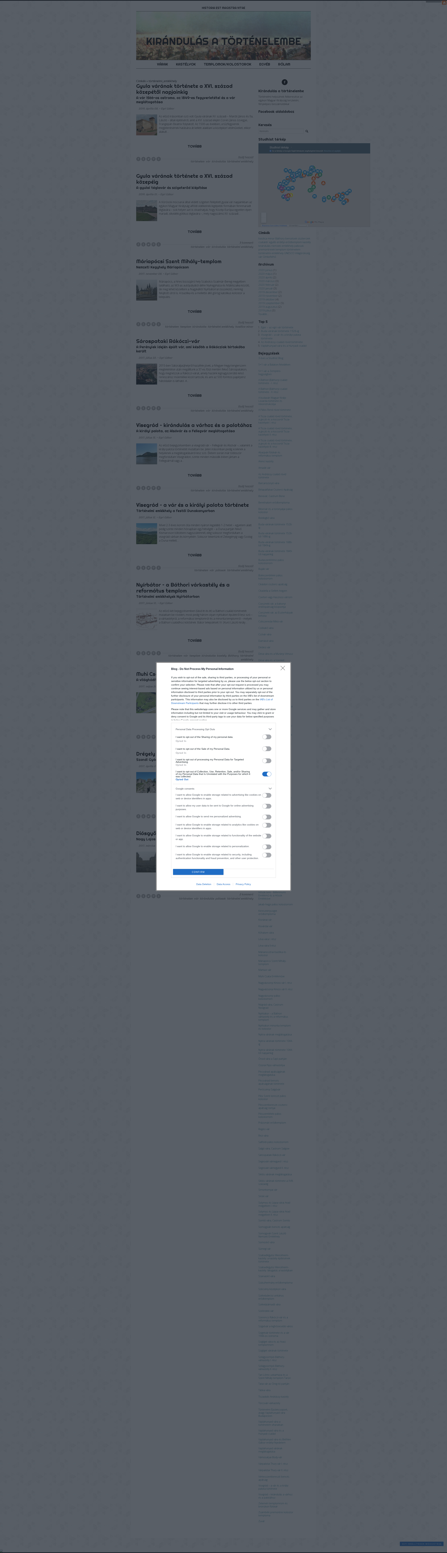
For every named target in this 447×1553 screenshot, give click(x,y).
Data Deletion (203, 884)
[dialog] (223, 776)
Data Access (223, 884)
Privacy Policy (243, 884)
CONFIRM (198, 872)
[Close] (284, 669)
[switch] (266, 737)
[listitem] (223, 729)
